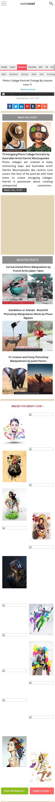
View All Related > (14, 791)
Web (34, 74)
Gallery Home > (42, 791)
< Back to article (27, 89)
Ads (41, 74)
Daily (13, 67)
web (27, 4)
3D (46, 67)
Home (4, 67)
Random (14, 74)
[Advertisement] (27, 35)
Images (22, 67)
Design (32, 67)
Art (41, 67)
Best (4, 74)
